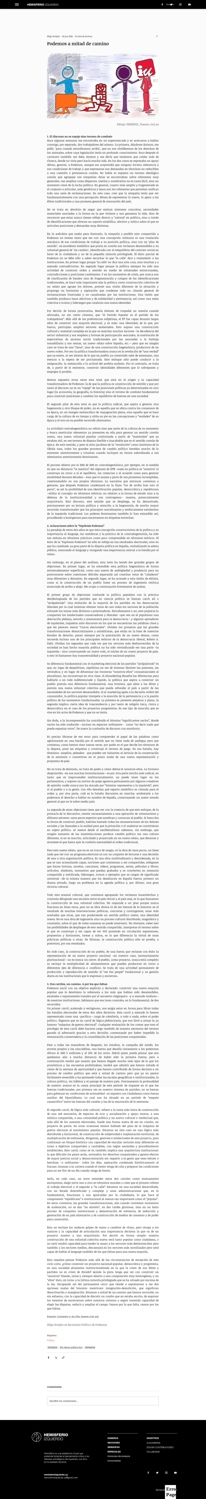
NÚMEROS (52, 1347)
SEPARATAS (90, 1347)
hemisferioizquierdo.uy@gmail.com (61, 1477)
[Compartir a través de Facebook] (48, 1357)
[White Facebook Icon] (162, 4)
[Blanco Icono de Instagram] (180, 4)
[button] (17, 4)
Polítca (50, 1340)
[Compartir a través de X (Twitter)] (55, 1357)
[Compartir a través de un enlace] (63, 1357)
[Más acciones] (157, 36)
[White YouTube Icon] (189, 4)
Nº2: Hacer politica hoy (71, 1347)
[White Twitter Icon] (171, 4)
